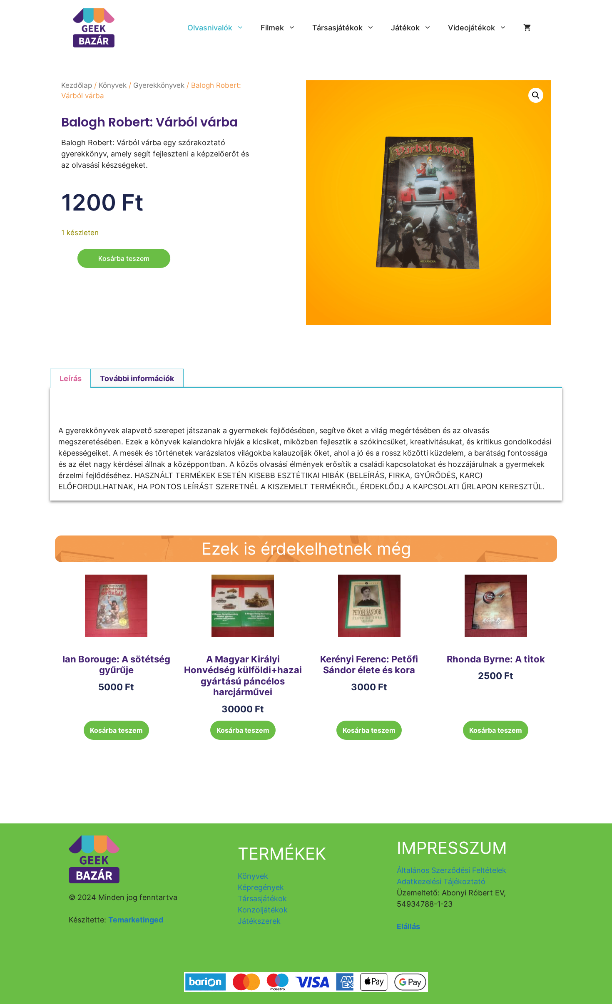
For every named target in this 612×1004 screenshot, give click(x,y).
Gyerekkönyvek (158, 85)
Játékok (405, 27)
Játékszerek (259, 921)
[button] (535, 95)
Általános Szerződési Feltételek (451, 870)
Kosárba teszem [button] (116, 730)
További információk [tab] (137, 378)
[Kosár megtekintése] (527, 27)
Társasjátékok (337, 27)
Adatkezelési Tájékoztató (441, 881)
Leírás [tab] (71, 378)
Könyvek (113, 85)
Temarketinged (135, 919)
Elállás (408, 926)
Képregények (261, 887)
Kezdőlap (76, 85)
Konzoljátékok (263, 909)
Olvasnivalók (209, 27)
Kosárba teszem (123, 258)
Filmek (272, 27)
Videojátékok (471, 27)
